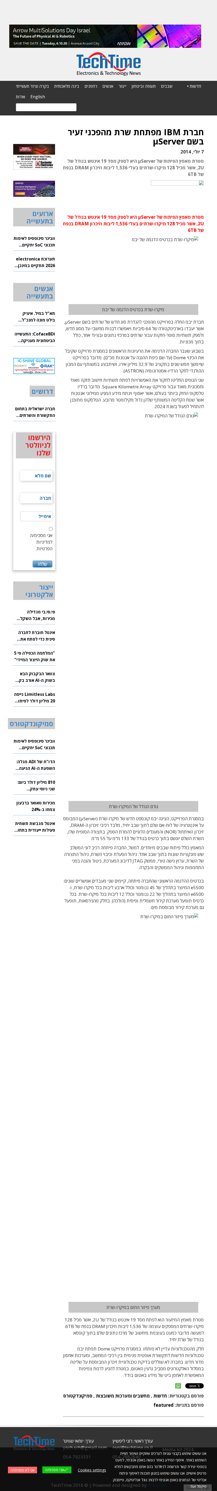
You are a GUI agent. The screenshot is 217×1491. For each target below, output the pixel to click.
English (37, 97)
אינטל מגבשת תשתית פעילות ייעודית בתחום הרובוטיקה (35, 827)
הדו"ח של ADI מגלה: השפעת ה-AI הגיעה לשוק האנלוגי (35, 765)
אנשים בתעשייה (39, 292)
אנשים (107, 86)
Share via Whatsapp (178, 1386)
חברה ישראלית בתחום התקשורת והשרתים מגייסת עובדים (35, 412)
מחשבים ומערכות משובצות (123, 1396)
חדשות (195, 86)
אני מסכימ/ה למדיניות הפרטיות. (41, 542)
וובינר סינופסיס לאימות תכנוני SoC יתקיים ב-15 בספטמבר (34, 241)
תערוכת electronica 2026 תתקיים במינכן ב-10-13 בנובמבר (35, 262)
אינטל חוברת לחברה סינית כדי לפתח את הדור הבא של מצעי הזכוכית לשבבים (36, 636)
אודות (20, 97)
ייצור (122, 86)
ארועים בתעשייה (39, 217)
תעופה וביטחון (144, 86)
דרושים (42, 391)
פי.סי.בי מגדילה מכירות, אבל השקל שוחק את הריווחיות (37, 615)
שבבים (166, 86)
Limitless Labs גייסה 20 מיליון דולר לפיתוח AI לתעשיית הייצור (34, 697)
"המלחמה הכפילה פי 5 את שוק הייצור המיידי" (34, 656)
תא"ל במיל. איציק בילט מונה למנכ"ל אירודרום (38, 316)
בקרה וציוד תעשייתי (32, 86)
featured (163, 1405)
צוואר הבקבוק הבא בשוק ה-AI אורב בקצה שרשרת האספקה (34, 677)
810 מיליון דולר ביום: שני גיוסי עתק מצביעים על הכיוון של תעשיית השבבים (35, 785)
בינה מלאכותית (66, 86)
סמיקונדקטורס (77, 1396)
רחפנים (90, 86)
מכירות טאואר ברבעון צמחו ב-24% (35, 806)
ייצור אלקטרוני (39, 591)
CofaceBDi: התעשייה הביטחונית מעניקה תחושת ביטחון (35, 337)
